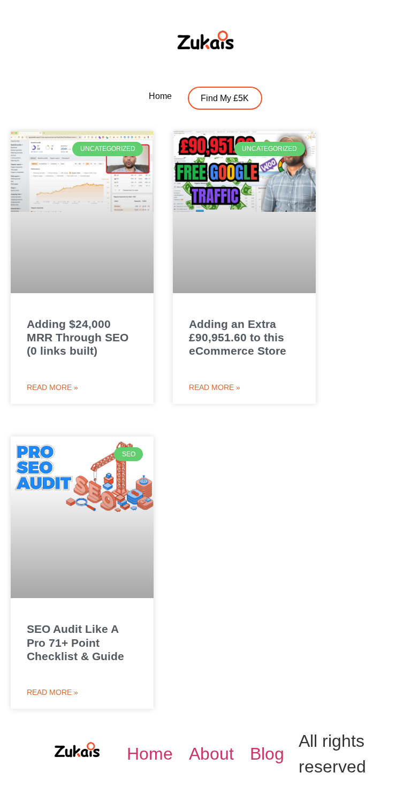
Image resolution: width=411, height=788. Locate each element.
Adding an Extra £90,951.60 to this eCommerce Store (237, 337)
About (211, 753)
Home (150, 753)
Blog (267, 753)
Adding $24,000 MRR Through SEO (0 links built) (77, 337)
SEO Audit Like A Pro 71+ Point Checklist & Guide (75, 642)
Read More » (52, 387)
